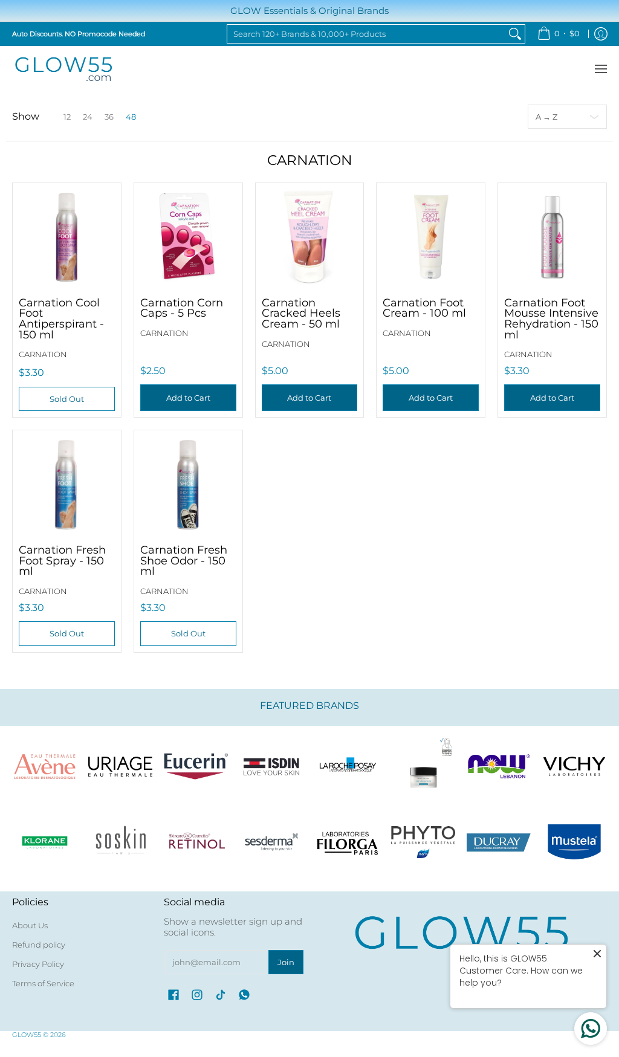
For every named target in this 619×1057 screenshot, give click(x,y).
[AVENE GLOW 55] (44, 766)
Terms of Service (43, 983)
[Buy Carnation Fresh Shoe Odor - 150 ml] (188, 484)
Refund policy (38, 944)
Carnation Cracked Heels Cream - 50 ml (301, 313)
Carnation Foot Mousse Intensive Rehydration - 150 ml (551, 318)
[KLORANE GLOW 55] (44, 842)
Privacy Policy (38, 964)
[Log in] (601, 34)
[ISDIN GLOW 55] (271, 766)
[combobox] (366, 34)
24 (87, 116)
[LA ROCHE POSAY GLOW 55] (347, 766)
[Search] (515, 34)
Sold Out (67, 399)
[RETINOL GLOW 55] (196, 842)
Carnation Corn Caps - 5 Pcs (181, 308)
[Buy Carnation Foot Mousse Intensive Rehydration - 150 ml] (552, 237)
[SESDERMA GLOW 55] (271, 842)
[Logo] (499, 766)
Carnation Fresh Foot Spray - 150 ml (62, 560)
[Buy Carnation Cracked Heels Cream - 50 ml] (310, 237)
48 (131, 116)
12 (67, 116)
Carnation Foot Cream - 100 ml (424, 308)
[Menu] (600, 69)
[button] (173, 995)
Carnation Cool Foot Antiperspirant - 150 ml (61, 318)
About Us (30, 925)
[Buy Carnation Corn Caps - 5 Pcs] (188, 237)
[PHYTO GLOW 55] (423, 842)
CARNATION (43, 354)
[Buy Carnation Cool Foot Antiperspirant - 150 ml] (67, 237)
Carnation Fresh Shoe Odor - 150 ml (183, 560)
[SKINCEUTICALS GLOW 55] (423, 766)
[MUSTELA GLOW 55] (574, 842)
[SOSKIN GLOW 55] (120, 842)
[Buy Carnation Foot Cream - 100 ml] (431, 237)
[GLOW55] (63, 69)
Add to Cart (188, 397)
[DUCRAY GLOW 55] (499, 842)
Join (285, 962)
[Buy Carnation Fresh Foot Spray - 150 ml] (67, 484)
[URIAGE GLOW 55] (120, 766)
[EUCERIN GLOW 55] (196, 766)
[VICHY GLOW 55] (574, 766)
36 (109, 116)
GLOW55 (26, 1034)
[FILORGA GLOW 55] (347, 842)
